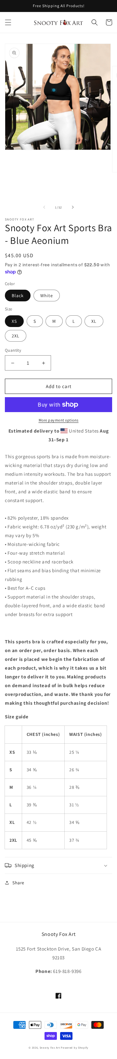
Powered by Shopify (74, 1047)
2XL (16, 336)
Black (18, 295)
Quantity (13, 350)
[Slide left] (44, 207)
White (46, 295)
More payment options (59, 420)
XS (14, 321)
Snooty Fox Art (50, 1047)
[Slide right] (73, 207)
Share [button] (18, 883)
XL (94, 321)
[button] (8, 22)
